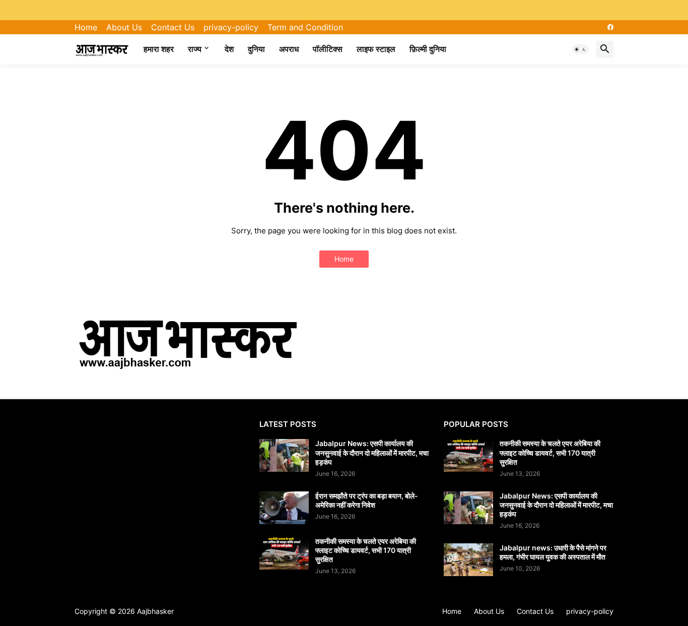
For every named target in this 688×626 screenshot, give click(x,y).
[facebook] (610, 27)
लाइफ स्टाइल (376, 49)
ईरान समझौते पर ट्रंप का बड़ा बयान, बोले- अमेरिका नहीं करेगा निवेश (366, 500)
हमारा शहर (159, 49)
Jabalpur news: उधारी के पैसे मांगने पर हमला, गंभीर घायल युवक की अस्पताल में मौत (553, 552)
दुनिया (256, 49)
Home (86, 27)
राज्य (194, 49)
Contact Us (172, 27)
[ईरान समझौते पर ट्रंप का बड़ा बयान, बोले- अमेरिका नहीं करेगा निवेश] (284, 507)
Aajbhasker (155, 611)
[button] (580, 49)
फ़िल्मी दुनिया (427, 49)
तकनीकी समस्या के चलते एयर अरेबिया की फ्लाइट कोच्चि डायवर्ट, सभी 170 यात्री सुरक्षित (365, 550)
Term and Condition (305, 27)
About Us (124, 27)
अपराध (289, 49)
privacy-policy (230, 27)
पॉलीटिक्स (327, 49)
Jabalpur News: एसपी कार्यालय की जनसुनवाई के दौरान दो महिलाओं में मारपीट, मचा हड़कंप (372, 452)
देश (229, 49)
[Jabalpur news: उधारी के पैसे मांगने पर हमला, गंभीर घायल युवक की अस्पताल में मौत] (468, 559)
